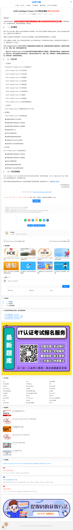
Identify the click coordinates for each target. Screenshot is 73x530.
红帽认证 (28, 5)
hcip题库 (28, 388)
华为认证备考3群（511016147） (12, 314)
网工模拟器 (35, 5)
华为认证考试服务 (52, 5)
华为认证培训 (52, 386)
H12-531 (30, 225)
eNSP (45, 463)
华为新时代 (33, 14)
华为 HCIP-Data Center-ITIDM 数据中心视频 (59, 241)
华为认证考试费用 (30, 402)
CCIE (4, 400)
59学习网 (36, 2)
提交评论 (66, 286)
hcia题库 (51, 391)
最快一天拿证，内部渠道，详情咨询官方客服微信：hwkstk (43, 197)
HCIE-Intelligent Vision (39, 225)
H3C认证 (49, 463)
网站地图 (41, 525)
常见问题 (42, 5)
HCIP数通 (5, 393)
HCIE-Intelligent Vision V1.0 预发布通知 (36, 11)
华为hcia (28, 395)
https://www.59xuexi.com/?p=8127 (42, 192)
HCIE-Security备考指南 (54, 398)
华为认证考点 (6, 402)
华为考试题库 (52, 381)
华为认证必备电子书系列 (31, 393)
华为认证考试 (52, 388)
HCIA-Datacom (29, 398)
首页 (17, 5)
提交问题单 (56, 181)
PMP (38, 463)
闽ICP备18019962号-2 (47, 525)
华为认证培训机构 (7, 391)
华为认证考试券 (52, 400)
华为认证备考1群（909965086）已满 (13, 317)
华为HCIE (51, 395)
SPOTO (51, 402)
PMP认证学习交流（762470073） (13, 318)
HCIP (4, 381)
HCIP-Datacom (6, 388)
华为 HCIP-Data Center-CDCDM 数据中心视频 (14, 241)
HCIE (50, 383)
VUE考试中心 (29, 383)
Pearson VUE (52, 393)
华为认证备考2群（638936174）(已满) (14, 315)
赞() (50, 14)
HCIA (27, 381)
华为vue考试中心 (30, 386)
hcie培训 (5, 395)
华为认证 (22, 5)
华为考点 (5, 386)
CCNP (11, 463)
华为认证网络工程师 (30, 391)
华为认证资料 (6, 398)
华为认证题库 (6, 383)
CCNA (8, 463)
